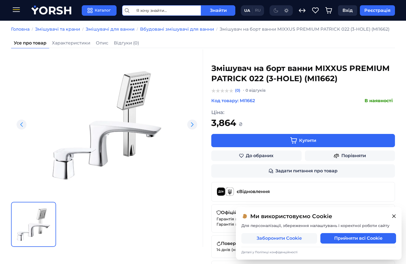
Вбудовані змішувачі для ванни (177, 29)
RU (258, 10)
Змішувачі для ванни (110, 29)
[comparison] (302, 10)
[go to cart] (329, 10)
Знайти (218, 10)
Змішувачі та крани (57, 29)
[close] (394, 216)
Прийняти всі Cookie (358, 238)
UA (247, 10)
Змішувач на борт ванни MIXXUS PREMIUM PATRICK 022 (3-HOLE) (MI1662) (304, 29)
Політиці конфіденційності (276, 252)
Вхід (347, 10)
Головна (20, 29)
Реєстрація (377, 10)
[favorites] (315, 10)
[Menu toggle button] (16, 10)
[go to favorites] (315, 10)
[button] (22, 125)
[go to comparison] (302, 10)
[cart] (328, 10)
